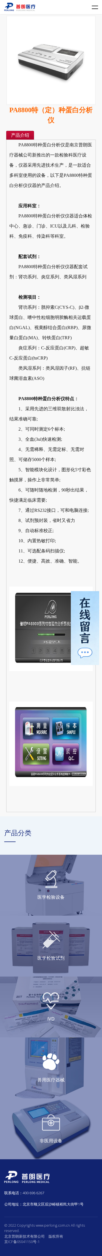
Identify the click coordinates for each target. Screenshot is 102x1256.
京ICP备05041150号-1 (22, 1241)
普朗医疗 (19, 7)
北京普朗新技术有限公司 (24, 1236)
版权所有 (55, 1236)
